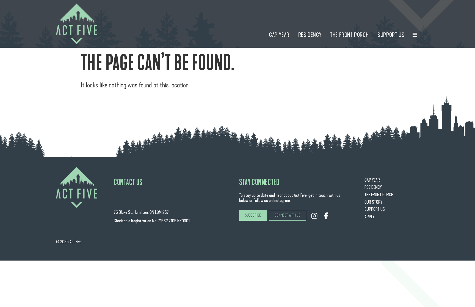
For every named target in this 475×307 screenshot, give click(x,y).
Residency (373, 187)
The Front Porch (378, 194)
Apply (369, 216)
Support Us (374, 209)
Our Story (373, 202)
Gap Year (372, 180)
